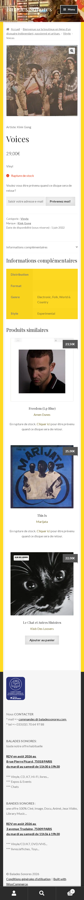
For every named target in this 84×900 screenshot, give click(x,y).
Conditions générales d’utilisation (28, 879)
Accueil (15, 29)
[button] (72, 51)
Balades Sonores (29, 9)
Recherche (42, 893)
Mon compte (14, 893)
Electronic (44, 297)
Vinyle (67, 33)
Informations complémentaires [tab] (26, 247)
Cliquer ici (43, 424)
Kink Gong (24, 223)
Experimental (46, 313)
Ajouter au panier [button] (42, 640)
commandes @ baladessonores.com (43, 719)
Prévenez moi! (60, 201)
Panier (64, 890)
